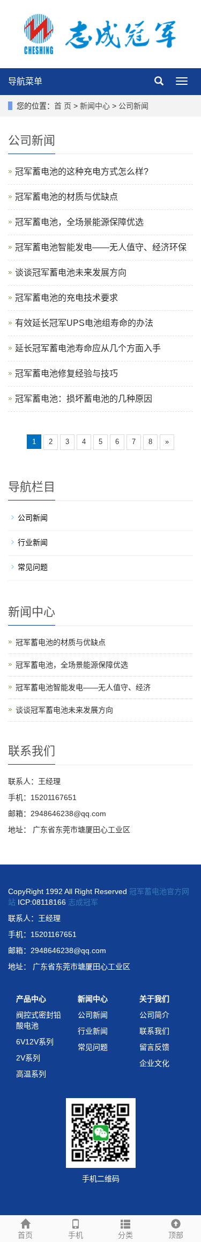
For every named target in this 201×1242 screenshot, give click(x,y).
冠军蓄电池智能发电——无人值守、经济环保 (101, 247)
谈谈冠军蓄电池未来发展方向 (70, 272)
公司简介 (154, 1015)
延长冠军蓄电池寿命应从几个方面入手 (88, 348)
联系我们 (154, 1031)
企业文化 (154, 1063)
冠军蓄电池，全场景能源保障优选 (79, 222)
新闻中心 (95, 105)
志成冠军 (83, 902)
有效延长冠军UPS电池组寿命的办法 (84, 323)
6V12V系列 (35, 1041)
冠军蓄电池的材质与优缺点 (66, 196)
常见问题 (33, 567)
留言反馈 (154, 1047)
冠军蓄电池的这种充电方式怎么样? (81, 171)
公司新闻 (133, 105)
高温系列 (31, 1074)
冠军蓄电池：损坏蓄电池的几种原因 (83, 398)
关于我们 (154, 998)
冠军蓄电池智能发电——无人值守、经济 (83, 687)
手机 (75, 1235)
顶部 (175, 1235)
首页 (25, 1235)
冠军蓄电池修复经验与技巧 (66, 373)
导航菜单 (25, 81)
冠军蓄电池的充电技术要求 (66, 297)
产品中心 (31, 998)
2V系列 (28, 1058)
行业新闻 (33, 542)
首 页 (62, 105)
